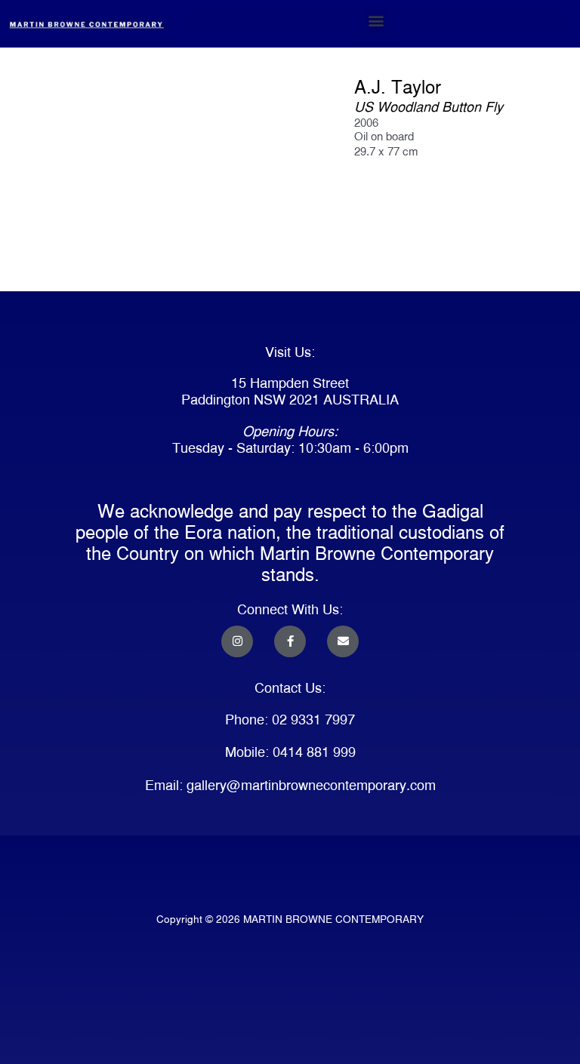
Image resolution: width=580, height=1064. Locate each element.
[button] (375, 20)
